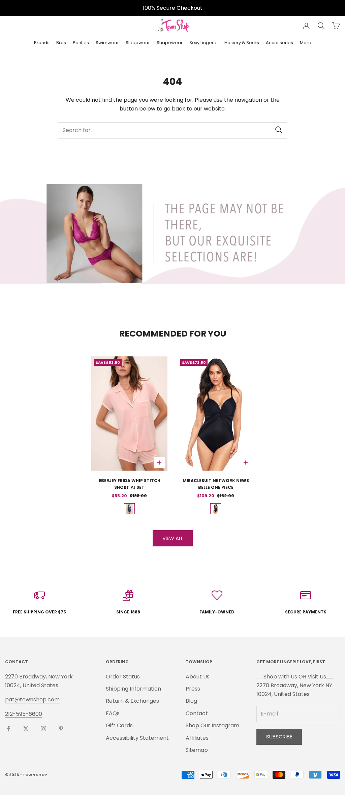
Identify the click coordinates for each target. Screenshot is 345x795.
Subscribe (279, 736)
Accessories (279, 42)
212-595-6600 (23, 714)
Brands (42, 42)
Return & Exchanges (132, 701)
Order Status (123, 676)
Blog (191, 701)
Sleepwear (138, 42)
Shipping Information (133, 689)
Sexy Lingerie (203, 42)
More (305, 42)
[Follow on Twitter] (26, 728)
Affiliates (197, 738)
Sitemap (197, 750)
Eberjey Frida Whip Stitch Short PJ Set (129, 484)
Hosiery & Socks (241, 42)
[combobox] (172, 130)
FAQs (113, 713)
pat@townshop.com (32, 699)
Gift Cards (119, 725)
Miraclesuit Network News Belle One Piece (216, 484)
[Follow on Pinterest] (61, 728)
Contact (197, 713)
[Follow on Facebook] (8, 728)
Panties (81, 42)
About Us (198, 676)
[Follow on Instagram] (43, 728)
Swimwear (107, 42)
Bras (61, 42)
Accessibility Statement (137, 738)
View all (172, 538)
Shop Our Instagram (212, 725)
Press (193, 689)
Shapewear (170, 42)
